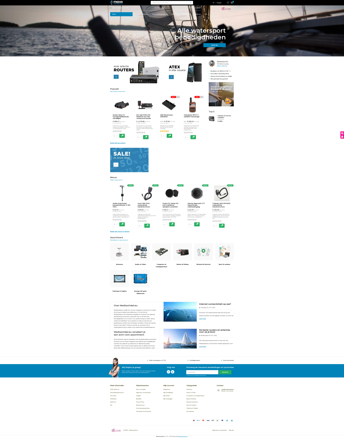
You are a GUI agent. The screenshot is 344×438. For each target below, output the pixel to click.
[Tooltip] (230, 71)
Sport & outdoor (224, 264)
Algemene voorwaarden (143, 392)
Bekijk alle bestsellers (118, 143)
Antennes (119, 264)
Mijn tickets (166, 395)
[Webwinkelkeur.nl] (226, 8)
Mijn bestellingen (168, 392)
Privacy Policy (140, 402)
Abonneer (225, 372)
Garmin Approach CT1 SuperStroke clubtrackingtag (196, 205)
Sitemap (231, 430)
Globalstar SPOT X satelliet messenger (192, 116)
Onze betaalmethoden (143, 408)
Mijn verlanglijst (167, 399)
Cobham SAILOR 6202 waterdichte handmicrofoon (221, 205)
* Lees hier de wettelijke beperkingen (196, 375)
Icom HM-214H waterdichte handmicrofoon (144, 205)
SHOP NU (214, 45)
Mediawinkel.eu (133, 430)
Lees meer (202, 319)
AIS (206, 14)
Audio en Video (140, 264)
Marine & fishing (182, 264)
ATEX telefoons (143, 14)
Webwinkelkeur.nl (183, 436)
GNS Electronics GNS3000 (166, 116)
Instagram (168, 372)
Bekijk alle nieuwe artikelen (120, 231)
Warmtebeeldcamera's (160, 14)
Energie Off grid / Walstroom (140, 292)
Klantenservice (140, 405)
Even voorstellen (141, 389)
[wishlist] (228, 2)
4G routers (175, 14)
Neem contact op (222, 66)
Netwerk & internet (204, 264)
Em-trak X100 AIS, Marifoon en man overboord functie (143, 116)
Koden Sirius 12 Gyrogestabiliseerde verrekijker (121, 116)
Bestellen (138, 399)
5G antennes (190, 411)
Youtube (172, 372)
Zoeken (191, 2)
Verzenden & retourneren (143, 411)
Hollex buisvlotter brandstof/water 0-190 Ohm (121, 205)
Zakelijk (138, 395)
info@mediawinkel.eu (227, 389)
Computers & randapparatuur (161, 265)
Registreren (166, 389)
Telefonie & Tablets (119, 291)
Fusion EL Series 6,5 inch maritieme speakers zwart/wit (170, 205)
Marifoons (197, 14)
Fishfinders (186, 14)
